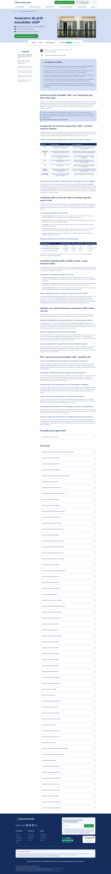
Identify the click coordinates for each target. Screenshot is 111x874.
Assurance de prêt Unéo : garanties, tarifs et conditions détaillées (58, 452)
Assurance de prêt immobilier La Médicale (52, 600)
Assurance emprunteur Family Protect (51, 730)
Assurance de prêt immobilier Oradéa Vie (52, 612)
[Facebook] (33, 825)
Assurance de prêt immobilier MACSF (51, 701)
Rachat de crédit (50, 6)
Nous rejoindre (18, 840)
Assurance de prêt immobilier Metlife (50, 458)
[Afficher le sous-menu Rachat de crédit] (53, 6)
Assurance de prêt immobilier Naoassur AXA (52, 552)
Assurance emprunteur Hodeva (49, 594)
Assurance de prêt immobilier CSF (50, 707)
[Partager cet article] (41, 55)
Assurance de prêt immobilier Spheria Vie (52, 635)
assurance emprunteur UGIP (47, 101)
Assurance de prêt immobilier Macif (50, 641)
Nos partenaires (31, 836)
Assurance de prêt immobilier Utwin (50, 736)
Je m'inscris (87, 825)
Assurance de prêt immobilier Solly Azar (51, 618)
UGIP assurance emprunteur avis (49, 437)
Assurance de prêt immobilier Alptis (50, 499)
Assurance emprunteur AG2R (49, 724)
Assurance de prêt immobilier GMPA (50, 564)
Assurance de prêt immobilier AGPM (50, 588)
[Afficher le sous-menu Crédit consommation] (40, 6)
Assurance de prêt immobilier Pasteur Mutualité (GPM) (55, 748)
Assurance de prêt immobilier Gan (50, 671)
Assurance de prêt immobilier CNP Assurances (53, 541)
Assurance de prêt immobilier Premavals (51, 523)
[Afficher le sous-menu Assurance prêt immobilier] (72, 6)
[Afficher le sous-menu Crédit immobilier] (23, 6)
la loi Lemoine (90, 277)
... (18, 11)
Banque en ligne (82, 6)
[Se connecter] (94, 2)
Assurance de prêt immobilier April (50, 630)
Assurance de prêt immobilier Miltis (50, 796)
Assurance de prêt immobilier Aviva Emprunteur (53, 511)
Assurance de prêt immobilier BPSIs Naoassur (53, 546)
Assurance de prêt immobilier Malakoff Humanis (53, 606)
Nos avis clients (31, 834)
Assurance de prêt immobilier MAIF (50, 647)
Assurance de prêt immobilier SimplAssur (52, 807)
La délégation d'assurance (90, 324)
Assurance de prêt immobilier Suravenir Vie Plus (53, 493)
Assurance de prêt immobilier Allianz (50, 624)
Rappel (17, 842)
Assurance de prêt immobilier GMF (50, 665)
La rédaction (18, 836)
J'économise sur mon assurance (25, 36)
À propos (17, 834)
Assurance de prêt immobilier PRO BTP (51, 778)
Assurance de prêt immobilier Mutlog (51, 505)
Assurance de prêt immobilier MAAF (50, 653)
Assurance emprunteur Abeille (49, 689)
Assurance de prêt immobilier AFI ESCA (51, 469)
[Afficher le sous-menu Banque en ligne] (85, 6)
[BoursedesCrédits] (25, 818)
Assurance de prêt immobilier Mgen (50, 535)
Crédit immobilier (19, 6)
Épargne (93, 6)
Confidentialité (43, 836)
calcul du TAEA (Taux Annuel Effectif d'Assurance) (52, 205)
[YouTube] (30, 825)
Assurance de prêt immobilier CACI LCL (51, 463)
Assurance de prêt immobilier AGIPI (50, 582)
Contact (29, 840)
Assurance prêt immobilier (66, 6)
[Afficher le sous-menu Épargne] (95, 6)
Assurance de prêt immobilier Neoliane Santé (53, 529)
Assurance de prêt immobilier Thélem (51, 790)
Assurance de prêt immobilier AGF (50, 481)
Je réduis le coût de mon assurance (64, 2)
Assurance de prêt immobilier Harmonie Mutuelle (53, 570)
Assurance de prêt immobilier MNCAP (51, 677)
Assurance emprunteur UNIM (48, 742)
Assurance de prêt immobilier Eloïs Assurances (53, 558)
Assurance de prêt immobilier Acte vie (51, 576)
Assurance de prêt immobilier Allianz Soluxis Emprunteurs (56, 475)
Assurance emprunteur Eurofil (49, 760)
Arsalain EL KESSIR (53, 49)
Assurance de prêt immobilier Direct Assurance (53, 754)
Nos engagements (19, 838)
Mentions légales (43, 834)
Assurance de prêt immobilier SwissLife (51, 718)
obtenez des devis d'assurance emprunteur (73, 254)
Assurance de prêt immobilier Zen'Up (51, 772)
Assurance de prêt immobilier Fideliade (51, 802)
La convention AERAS (50, 299)
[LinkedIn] (27, 825)
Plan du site (42, 840)
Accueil (15, 11)
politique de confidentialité (84, 832)
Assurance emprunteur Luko (48, 695)
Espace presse (31, 838)
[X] (36, 825)
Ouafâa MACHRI (68, 49)
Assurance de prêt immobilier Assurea (51, 683)
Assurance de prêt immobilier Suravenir (51, 487)
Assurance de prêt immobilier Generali (51, 517)
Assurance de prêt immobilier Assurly (51, 766)
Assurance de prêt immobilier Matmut (51, 713)
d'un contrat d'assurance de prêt (86, 350)
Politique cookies (43, 838)
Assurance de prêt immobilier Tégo (50, 784)
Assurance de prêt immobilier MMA (50, 659)
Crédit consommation (34, 6)
